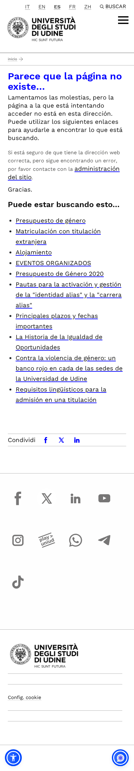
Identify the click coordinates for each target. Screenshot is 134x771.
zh (87, 7)
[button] (13, 758)
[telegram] (104, 546)
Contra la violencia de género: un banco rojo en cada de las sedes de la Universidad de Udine (69, 368)
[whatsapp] (75, 546)
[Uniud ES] (41, 28)
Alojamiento (34, 252)
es (57, 7)
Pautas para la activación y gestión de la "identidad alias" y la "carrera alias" (69, 295)
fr (72, 7)
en (42, 7)
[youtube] (104, 504)
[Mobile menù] (123, 20)
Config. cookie (24, 697)
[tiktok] (18, 588)
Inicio (12, 59)
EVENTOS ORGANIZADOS (53, 263)
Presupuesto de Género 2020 (60, 273)
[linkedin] (75, 504)
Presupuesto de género (51, 220)
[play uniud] (47, 546)
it (27, 7)
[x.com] (47, 504)
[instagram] (18, 546)
